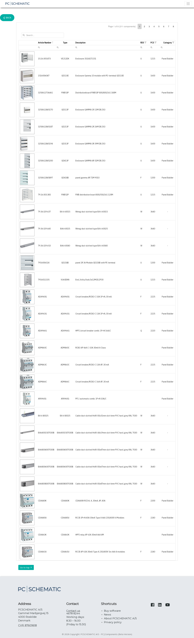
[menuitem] (39, 47)
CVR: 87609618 (27, 625)
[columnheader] (28, 42)
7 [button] (168, 26)
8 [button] (173, 26)
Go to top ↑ (26, 567)
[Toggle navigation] (188, 4)
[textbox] (42, 35)
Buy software (112, 610)
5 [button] (158, 26)
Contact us (73, 610)
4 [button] (154, 26)
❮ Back (7, 17)
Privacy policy (113, 622)
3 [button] (149, 26)
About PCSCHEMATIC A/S (120, 618)
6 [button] (163, 26)
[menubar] (39, 47)
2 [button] (144, 26)
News (107, 614)
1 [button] (139, 26)
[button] (145, 42)
